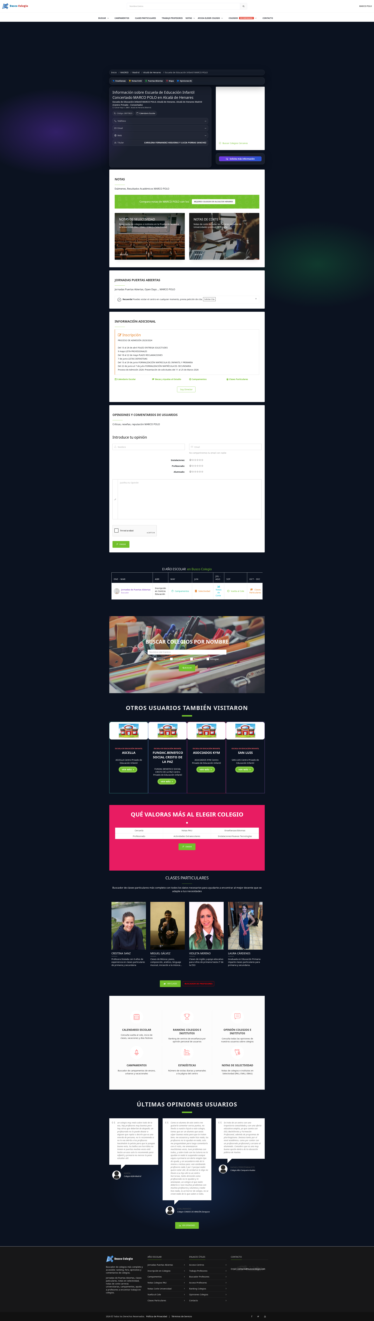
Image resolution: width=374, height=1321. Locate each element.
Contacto (268, 18)
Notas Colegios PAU (157, 1282)
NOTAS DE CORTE (206, 219)
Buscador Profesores (199, 1276)
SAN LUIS (245, 752)
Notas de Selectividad (237, 1065)
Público (161, 659)
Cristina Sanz (121, 953)
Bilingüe (214, 659)
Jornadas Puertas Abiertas (160, 1264)
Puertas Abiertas (155, 81)
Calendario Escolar (147, 113)
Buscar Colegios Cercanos (235, 143)
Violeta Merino (200, 953)
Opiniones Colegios (198, 1294)
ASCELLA (128, 752)
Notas (189, 18)
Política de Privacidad (156, 1316)
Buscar (102, 18)
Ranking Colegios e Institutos (187, 1031)
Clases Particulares (145, 18)
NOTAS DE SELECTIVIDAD (137, 219)
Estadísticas (187, 1065)
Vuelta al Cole (237, 591)
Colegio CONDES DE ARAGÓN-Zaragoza (193, 1211)
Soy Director (186, 389)
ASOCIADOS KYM (206, 752)
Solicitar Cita (209, 299)
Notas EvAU (136, 81)
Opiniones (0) (185, 81)
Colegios (241, 18)
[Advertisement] (187, 43)
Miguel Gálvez (160, 953)
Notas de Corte (218, 592)
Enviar (122, 544)
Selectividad (204, 591)
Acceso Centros (196, 1264)
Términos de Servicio (182, 1316)
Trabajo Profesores (172, 18)
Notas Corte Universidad (160, 1288)
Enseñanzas (120, 81)
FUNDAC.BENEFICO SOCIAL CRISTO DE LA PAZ (168, 757)
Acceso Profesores (198, 1282)
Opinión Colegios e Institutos (237, 1031)
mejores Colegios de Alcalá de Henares (213, 201)
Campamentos (122, 18)
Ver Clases (172, 983)
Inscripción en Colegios (159, 1270)
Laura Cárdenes (239, 953)
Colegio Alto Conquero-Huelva (242, 1170)
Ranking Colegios (197, 1288)
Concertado (179, 659)
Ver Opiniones (188, 1225)
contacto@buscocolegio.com (251, 1269)
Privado (198, 659)
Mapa (171, 81)
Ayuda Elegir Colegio (209, 18)
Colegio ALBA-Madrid (132, 1176)
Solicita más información (242, 158)
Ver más (127, 769)
